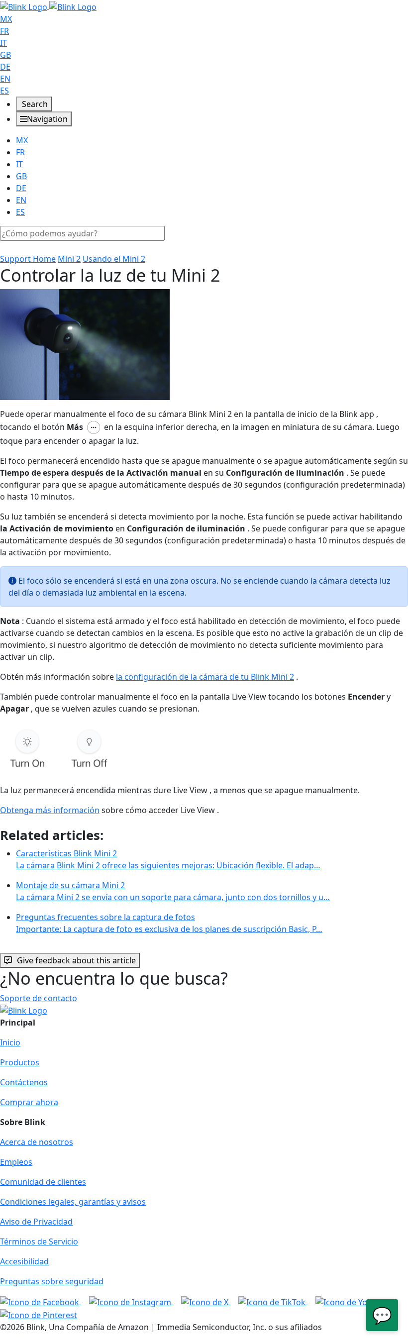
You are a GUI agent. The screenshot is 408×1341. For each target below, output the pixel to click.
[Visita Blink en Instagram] (131, 1301)
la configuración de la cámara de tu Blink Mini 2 (205, 676)
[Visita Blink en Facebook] (40, 1301)
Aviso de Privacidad (36, 1221)
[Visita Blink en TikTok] (272, 1301)
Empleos (16, 1161)
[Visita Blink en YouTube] (353, 1301)
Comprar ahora (29, 1102)
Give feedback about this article (76, 960)
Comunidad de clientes (43, 1181)
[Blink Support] (48, 5)
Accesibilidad (24, 1261)
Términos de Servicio (39, 1241)
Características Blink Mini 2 (168, 859)
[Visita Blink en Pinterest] (38, 1314)
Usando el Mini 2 (114, 258)
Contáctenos (24, 1082)
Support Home (28, 258)
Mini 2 (69, 258)
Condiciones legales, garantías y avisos (73, 1201)
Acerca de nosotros (36, 1141)
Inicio (10, 1042)
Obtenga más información (50, 810)
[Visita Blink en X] (205, 1301)
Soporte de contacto (38, 998)
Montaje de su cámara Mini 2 (173, 891)
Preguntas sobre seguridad (51, 1281)
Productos (19, 1062)
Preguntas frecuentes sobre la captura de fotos (169, 923)
